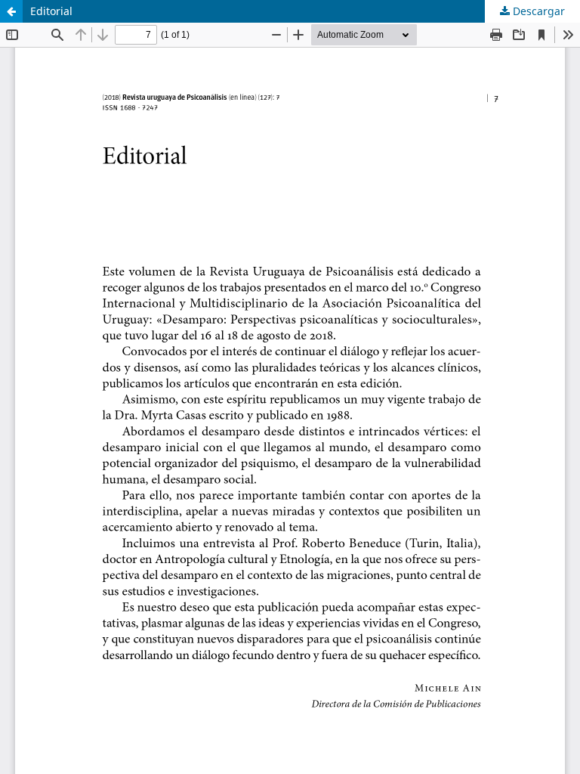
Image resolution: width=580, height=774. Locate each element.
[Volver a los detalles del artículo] (11, 11)
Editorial (51, 11)
